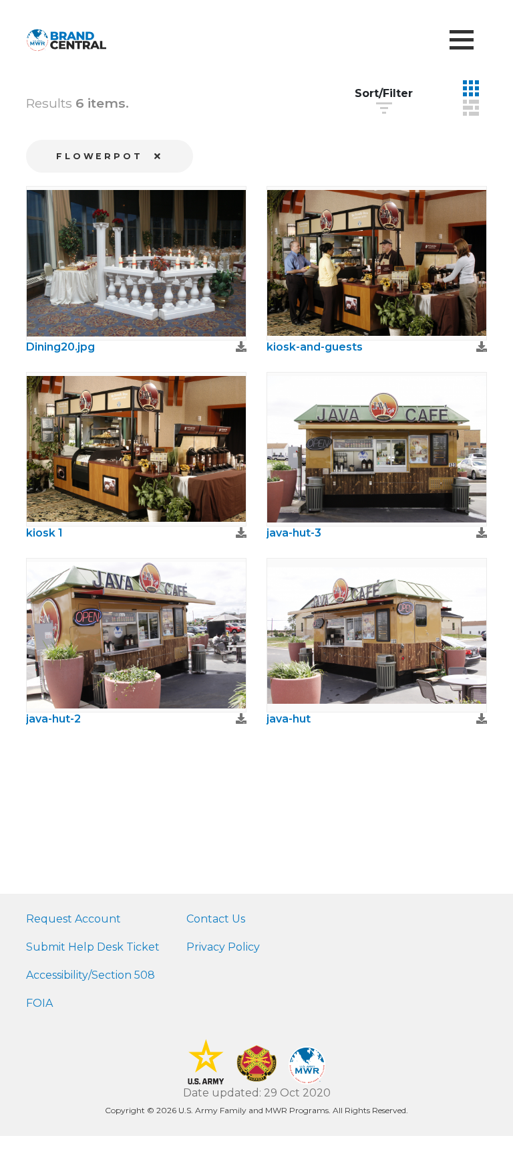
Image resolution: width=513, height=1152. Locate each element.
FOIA (39, 1003)
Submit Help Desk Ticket (93, 947)
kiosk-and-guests (315, 347)
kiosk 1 (44, 532)
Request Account (73, 919)
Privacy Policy (223, 947)
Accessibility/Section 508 (90, 975)
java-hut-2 (53, 718)
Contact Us (215, 919)
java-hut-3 (294, 532)
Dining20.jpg (60, 347)
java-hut (289, 718)
